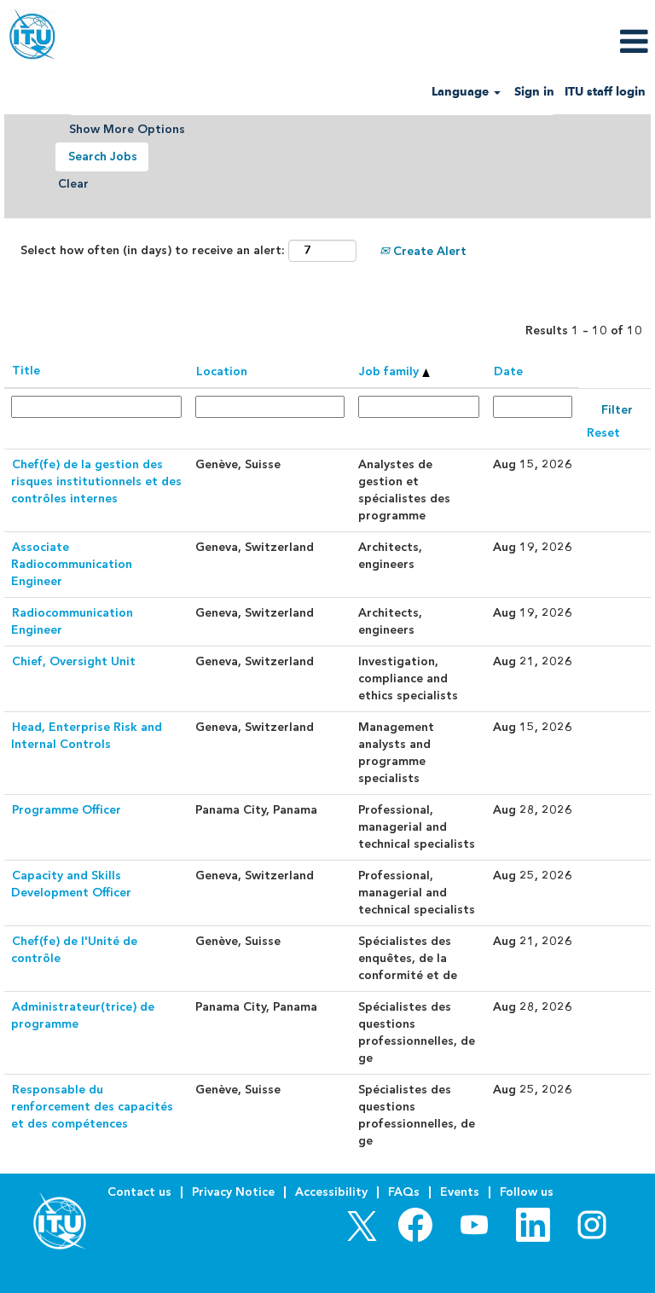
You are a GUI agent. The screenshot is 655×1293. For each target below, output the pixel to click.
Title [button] (26, 370)
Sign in (534, 91)
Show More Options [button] (127, 129)
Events (459, 1192)
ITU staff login (605, 91)
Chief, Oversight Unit (74, 661)
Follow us (527, 1192)
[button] (546, 41)
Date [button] (508, 371)
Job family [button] (390, 371)
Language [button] (462, 91)
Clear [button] (73, 184)
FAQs (404, 1192)
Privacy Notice (233, 1192)
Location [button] (221, 371)
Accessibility (331, 1192)
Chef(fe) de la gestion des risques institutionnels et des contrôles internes (96, 481)
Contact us (139, 1192)
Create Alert (428, 251)
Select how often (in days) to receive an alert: (152, 250)
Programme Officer (66, 810)
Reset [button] (603, 433)
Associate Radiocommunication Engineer (71, 564)
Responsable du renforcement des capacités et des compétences (92, 1106)
